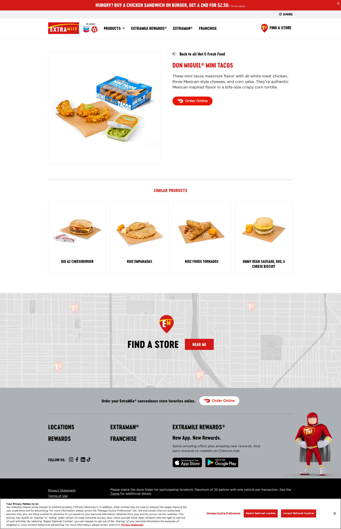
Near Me (199, 344)
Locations (61, 427)
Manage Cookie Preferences (223, 513)
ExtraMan (183, 28)
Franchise (208, 28)
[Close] (334, 513)
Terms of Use (58, 496)
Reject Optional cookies (260, 513)
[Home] (72, 28)
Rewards (59, 438)
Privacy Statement (62, 490)
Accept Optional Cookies (298, 513)
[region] (170, 514)
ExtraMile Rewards (149, 28)
